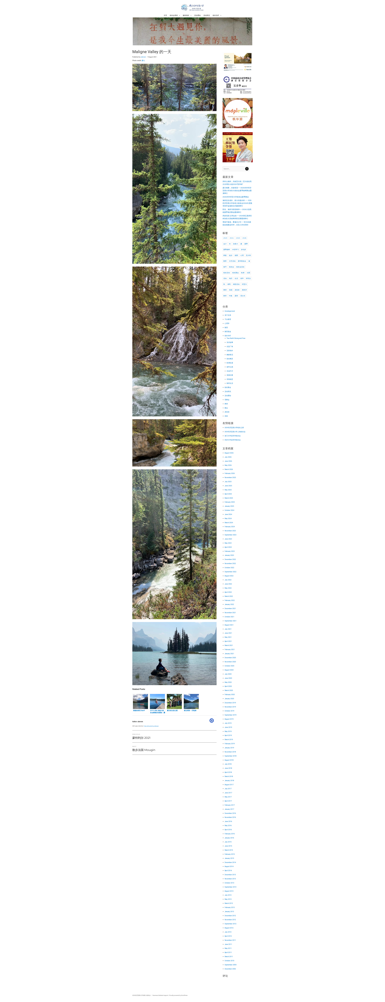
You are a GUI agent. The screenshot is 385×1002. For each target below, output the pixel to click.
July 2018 (228, 764)
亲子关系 (228, 315)
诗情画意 (230, 379)
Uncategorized (230, 311)
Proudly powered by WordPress (178, 995)
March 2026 (229, 469)
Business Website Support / (161, 995)
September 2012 (230, 924)
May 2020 (228, 682)
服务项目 (186, 15)
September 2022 (230, 572)
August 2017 (229, 785)
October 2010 (229, 961)
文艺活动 (232, 261)
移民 (229, 284)
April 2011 (228, 952)
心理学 (227, 323)
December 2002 (230, 969)
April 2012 (228, 936)
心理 (242, 255)
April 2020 (228, 686)
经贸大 (244, 284)
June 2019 (228, 727)
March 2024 (229, 523)
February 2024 (230, 527)
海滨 (230, 278)
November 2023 (230, 531)
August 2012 (229, 928)
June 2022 (228, 584)
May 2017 (228, 797)
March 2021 (229, 645)
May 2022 (228, 588)
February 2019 (230, 744)
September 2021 (230, 621)
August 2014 (229, 866)
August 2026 (229, 453)
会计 (225, 244)
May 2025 (228, 490)
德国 (236, 255)
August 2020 (229, 670)
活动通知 (197, 15)
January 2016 (229, 838)
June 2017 (228, 793)
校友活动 (226, 273)
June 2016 (228, 821)
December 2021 (230, 608)
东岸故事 (230, 342)
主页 (165, 15)
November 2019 (230, 707)
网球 (225, 290)
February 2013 (230, 907)
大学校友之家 (239, 428)
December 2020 (230, 658)
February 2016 (230, 834)
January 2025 (229, 506)
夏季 (246, 244)
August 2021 (229, 625)
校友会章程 (174, 15)
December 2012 (230, 916)
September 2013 (230, 887)
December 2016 (230, 813)
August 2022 (229, 576)
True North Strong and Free (236, 338)
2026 (244, 238)
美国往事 (230, 375)
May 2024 (228, 518)
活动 (225, 278)
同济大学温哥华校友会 (233, 440)
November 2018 (230, 752)
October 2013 (229, 883)
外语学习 (235, 249)
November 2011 (230, 940)
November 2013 (230, 879)
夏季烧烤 (226, 249)
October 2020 (229, 666)
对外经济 (228, 428)
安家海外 (230, 351)
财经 (225, 296)
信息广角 (230, 346)
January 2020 (229, 699)
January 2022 (229, 604)
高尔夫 (242, 296)
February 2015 (230, 854)
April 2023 (228, 547)
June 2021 (228, 633)
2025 (238, 238)
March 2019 (229, 739)
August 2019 (229, 719)
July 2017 (228, 789)
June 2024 (228, 514)
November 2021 (230, 613)
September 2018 (230, 756)
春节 (225, 267)
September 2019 (230, 715)
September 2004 (230, 965)
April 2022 (228, 592)
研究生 (248, 278)
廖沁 (143, 60)
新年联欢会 (242, 261)
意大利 (248, 255)
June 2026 (228, 461)
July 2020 (228, 674)
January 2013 (229, 911)
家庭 (225, 255)
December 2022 (230, 559)
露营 (236, 296)
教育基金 (228, 331)
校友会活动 (240, 267)
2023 (225, 238)
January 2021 (229, 654)
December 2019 (230, 703)
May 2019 (228, 731)
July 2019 (228, 723)
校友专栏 (216, 15)
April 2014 (228, 870)
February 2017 (230, 805)
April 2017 (228, 801)
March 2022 (229, 596)
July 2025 (228, 482)
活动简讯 (206, 15)
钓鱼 (230, 296)
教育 (225, 261)
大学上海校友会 (239, 432)
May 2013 (228, 899)
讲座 (226, 416)
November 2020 (230, 662)
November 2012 (230, 920)
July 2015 (228, 842)
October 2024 (229, 510)
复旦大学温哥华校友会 (233, 436)
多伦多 (243, 249)
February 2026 (230, 473)
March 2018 (229, 776)
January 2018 (229, 780)
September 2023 (230, 535)
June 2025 (228, 486)
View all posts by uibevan (151, 726)
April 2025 (228, 494)
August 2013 (229, 891)
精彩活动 (236, 284)
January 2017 (229, 809)
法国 (248, 273)
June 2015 (228, 846)
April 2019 (228, 735)
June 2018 (228, 768)
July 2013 (228, 895)
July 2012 (228, 932)
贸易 (232, 428)
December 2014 (230, 862)
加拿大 (235, 244)
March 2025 (229, 498)
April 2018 (228, 772)
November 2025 (230, 477)
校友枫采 (230, 359)
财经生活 (230, 383)
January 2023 (229, 555)
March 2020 (229, 690)
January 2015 (229, 858)
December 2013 (230, 875)
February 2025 (230, 502)
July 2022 (228, 580)
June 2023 (228, 539)
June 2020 (228, 678)
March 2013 (229, 903)
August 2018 (229, 760)
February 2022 (230, 600)
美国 (230, 290)
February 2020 (230, 694)
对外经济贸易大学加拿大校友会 (141, 995)
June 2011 (228, 944)
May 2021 (228, 637)
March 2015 (229, 850)
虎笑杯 (237, 290)
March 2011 (229, 956)
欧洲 (242, 273)
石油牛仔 (230, 371)
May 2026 (228, 465)
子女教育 (228, 319)
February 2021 (230, 649)
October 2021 (229, 617)
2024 (232, 238)
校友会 (231, 267)
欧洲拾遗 (230, 363)
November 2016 (230, 817)
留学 (242, 278)
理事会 (227, 400)
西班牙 (244, 290)
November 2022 (230, 563)
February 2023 (230, 551)
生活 (236, 278)
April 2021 (228, 641)
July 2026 (228, 457)
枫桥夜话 (230, 355)
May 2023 (228, 543)
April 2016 (228, 830)
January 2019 (229, 748)
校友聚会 (235, 273)
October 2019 (229, 711)
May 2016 (228, 825)
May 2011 (228, 948)
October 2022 (229, 568)
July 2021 (228, 629)
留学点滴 (230, 367)
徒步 (230, 255)
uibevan (143, 57)
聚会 (226, 408)
